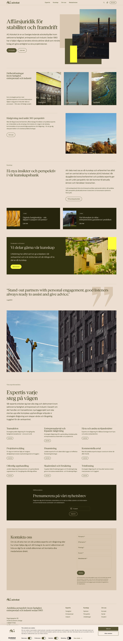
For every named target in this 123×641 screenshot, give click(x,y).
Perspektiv (86, 614)
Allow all (108, 628)
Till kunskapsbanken (73, 199)
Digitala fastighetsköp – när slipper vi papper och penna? (35, 218)
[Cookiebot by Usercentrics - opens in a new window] (12, 638)
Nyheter (85, 611)
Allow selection (108, 633)
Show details (77, 638)
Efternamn (81, 542)
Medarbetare (73, 2)
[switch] (44, 638)
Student (103, 617)
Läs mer (22, 50)
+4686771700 (11, 623)
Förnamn (81, 536)
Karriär (103, 614)
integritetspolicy (82, 583)
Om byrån (11, 50)
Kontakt (113, 2)
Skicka (81, 573)
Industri (96, 102)
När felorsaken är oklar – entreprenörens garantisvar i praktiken (95, 218)
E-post (75, 508)
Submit (73, 514)
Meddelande (82, 558)
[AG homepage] (13, 2)
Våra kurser (16, 267)
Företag (80, 547)
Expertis (68, 608)
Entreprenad (71, 102)
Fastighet (42, 102)
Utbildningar (87, 617)
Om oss (10, 135)
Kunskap (86, 608)
